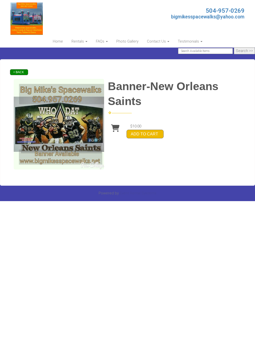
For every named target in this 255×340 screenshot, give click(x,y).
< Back (18, 72)
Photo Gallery (127, 41)
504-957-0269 (225, 10)
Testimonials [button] (189, 41)
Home (58, 41)
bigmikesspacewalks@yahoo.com (208, 17)
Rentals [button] (78, 41)
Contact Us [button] (157, 41)
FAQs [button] (100, 41)
